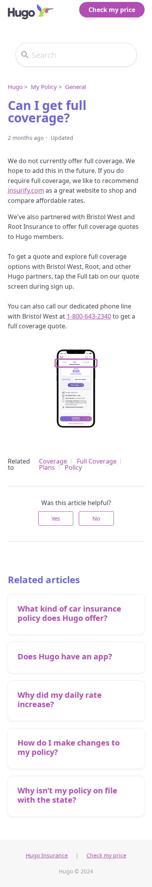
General (75, 87)
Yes (55, 518)
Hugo (15, 87)
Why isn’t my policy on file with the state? (67, 795)
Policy (73, 467)
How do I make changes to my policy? (69, 747)
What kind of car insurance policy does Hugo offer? (69, 613)
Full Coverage (97, 461)
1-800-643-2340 (89, 316)
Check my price (111, 9)
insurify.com (26, 190)
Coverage (53, 461)
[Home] (31, 9)
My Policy (44, 87)
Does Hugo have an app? (65, 656)
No (96, 518)
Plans (47, 467)
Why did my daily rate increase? (60, 699)
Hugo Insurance (47, 855)
